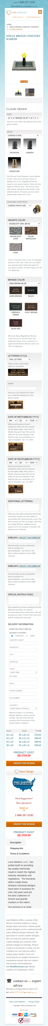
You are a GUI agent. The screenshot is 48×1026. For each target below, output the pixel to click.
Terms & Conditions (19, 854)
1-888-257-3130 (26, 2)
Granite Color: (17, 220)
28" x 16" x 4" (24, 735)
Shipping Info (16, 848)
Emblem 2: (24, 566)
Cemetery (19, 636)
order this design (24, 763)
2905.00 (37, 738)
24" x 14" (10, 742)
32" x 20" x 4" (24, 745)
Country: (13, 705)
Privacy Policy (34, 1002)
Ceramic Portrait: (17, 202)
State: (12, 669)
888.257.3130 (17, 992)
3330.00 (37, 745)
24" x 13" (10, 738)
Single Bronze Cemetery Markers (24, 27)
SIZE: (9, 114)
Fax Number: (14, 698)
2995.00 (37, 742)
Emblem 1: (24, 538)
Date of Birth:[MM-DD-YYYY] (23, 417)
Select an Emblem (29, 538)
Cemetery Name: (16, 640)
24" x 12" (10, 735)
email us (23, 808)
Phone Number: (16, 691)
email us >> (31, 992)
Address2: (13, 662)
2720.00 (37, 735)
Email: (11, 683)
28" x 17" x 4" (24, 738)
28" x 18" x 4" (24, 742)
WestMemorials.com (19, 967)
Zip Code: (13, 676)
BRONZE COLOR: (16, 280)
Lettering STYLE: (17, 356)
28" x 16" (10, 745)
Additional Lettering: (20, 501)
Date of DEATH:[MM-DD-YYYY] (23, 459)
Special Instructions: (20, 594)
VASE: (10, 132)
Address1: (14, 647)
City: (11, 654)
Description (15, 842)
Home (9, 24)
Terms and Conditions (17, 1002)
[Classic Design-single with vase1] (29, 96)
